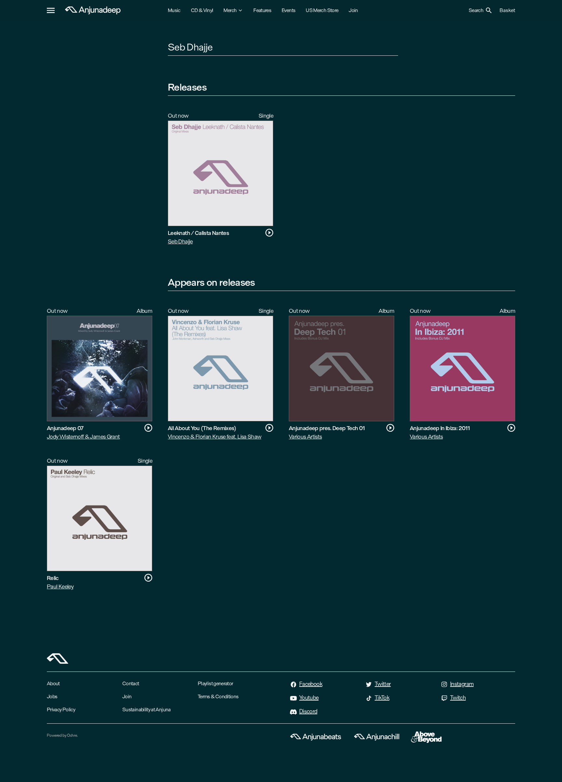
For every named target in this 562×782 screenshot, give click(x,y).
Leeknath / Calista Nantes (198, 232)
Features (262, 10)
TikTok (382, 697)
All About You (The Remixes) (202, 428)
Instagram (462, 684)
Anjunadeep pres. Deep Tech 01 (327, 428)
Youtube (309, 697)
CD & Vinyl (202, 10)
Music (174, 10)
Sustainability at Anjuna (146, 709)
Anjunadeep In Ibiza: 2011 (440, 428)
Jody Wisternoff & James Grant (83, 436)
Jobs (52, 696)
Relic (53, 577)
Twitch (458, 697)
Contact (130, 683)
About (53, 683)
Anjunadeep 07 (65, 428)
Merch (229, 10)
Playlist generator (215, 683)
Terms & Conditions (218, 696)
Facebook (310, 684)
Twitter (383, 684)
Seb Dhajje (180, 241)
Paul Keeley (60, 586)
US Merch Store (322, 10)
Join (353, 10)
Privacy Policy (61, 709)
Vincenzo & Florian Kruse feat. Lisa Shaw (214, 436)
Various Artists (305, 436)
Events (288, 10)
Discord (308, 711)
